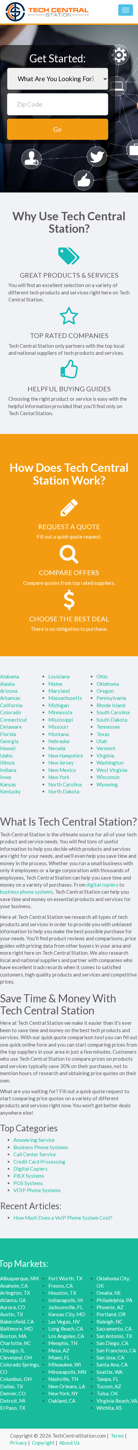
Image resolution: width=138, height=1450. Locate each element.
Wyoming (107, 784)
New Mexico (62, 770)
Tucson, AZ (108, 1386)
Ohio (102, 676)
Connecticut (13, 720)
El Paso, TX (12, 1408)
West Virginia (111, 770)
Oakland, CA (61, 1401)
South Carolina (113, 712)
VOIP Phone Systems (37, 1190)
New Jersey (61, 763)
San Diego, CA (112, 1343)
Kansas (8, 784)
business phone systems (26, 892)
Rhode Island (110, 705)
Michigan (58, 705)
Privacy (18, 1443)
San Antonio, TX (114, 1336)
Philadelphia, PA (114, 1300)
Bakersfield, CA (17, 1322)
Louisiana (59, 676)
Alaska (7, 684)
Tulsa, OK (107, 1393)
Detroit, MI (12, 1401)
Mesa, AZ (58, 1350)
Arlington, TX (15, 1293)
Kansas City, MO (66, 1314)
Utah (101, 741)
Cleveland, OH (16, 1357)
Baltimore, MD (16, 1329)
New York (58, 777)
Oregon (105, 691)
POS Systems (28, 1183)
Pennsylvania (111, 698)
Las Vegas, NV (64, 1322)
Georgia (9, 741)
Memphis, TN (62, 1343)
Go (57, 129)
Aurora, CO (12, 1307)
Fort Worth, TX (65, 1278)
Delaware (11, 727)
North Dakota (63, 791)
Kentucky (10, 791)
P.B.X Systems (28, 1176)
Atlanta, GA (13, 1300)
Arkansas (10, 698)
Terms (117, 1436)
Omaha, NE (108, 1293)
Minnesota (60, 712)
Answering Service (34, 1140)
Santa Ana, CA (112, 1364)
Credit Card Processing (39, 1162)
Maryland (59, 691)
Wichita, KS (109, 1408)
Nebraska (58, 741)
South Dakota (111, 720)
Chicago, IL (12, 1350)
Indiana (8, 770)
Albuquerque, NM (19, 1278)
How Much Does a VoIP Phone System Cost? (63, 1218)
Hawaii (7, 748)
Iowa (5, 777)
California (11, 705)
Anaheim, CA (14, 1286)
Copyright (43, 1443)
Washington (110, 763)
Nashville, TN (63, 1379)
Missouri (58, 727)
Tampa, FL (107, 1379)
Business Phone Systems (40, 1147)
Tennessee (108, 727)
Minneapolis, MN (67, 1372)
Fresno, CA (60, 1286)
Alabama (9, 676)
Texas (103, 734)
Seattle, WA (109, 1372)
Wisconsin (108, 777)
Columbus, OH (15, 1379)
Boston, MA (13, 1336)
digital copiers (102, 885)
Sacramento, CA (114, 1329)
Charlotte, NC (15, 1343)
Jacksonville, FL (65, 1307)
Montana (58, 734)
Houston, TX (62, 1293)
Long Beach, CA (65, 1329)
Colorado (10, 712)
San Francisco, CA (116, 1350)
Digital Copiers (30, 1169)
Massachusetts (65, 698)
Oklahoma (107, 684)
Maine (55, 684)
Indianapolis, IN (65, 1300)
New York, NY (63, 1393)
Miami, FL (59, 1357)
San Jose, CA (110, 1357)
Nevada (56, 748)
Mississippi (60, 720)
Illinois (7, 763)
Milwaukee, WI (64, 1364)
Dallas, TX (11, 1386)
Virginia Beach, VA (116, 1401)
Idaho (6, 755)
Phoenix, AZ (110, 1307)
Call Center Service (34, 1154)
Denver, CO (13, 1393)
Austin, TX (11, 1314)
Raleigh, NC (109, 1322)
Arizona (8, 691)
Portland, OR (111, 1314)
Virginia (105, 755)
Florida (8, 734)
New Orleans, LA (66, 1386)
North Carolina (65, 784)
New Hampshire (65, 755)
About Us (69, 1443)
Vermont (106, 748)
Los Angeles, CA (66, 1336)
